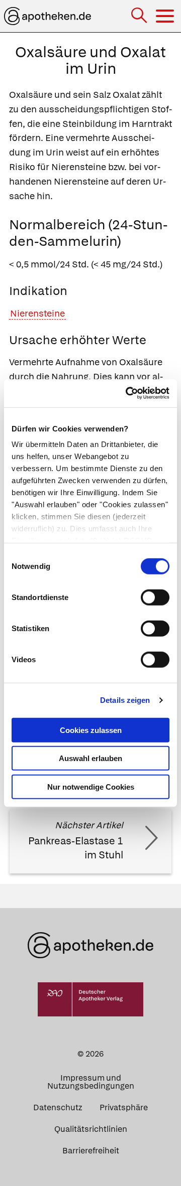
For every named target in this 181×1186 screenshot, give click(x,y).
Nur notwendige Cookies (90, 786)
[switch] (155, 597)
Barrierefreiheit (90, 1150)
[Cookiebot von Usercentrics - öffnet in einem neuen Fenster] (127, 393)
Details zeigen (125, 700)
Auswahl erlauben (90, 758)
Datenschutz (57, 1107)
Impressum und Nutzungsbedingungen (90, 1082)
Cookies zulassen (91, 729)
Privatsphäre (124, 1107)
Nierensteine (37, 313)
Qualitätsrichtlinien (90, 1129)
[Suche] (140, 16)
